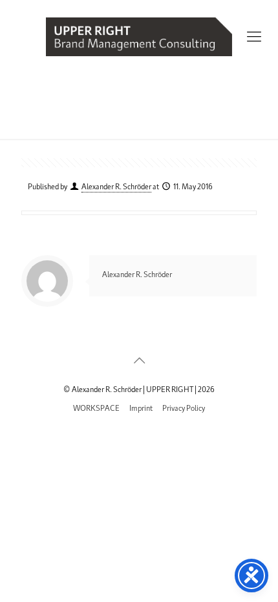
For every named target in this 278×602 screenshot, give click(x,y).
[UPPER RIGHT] (139, 35)
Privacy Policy (183, 407)
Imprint (141, 407)
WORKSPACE (96, 407)
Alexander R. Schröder (116, 186)
